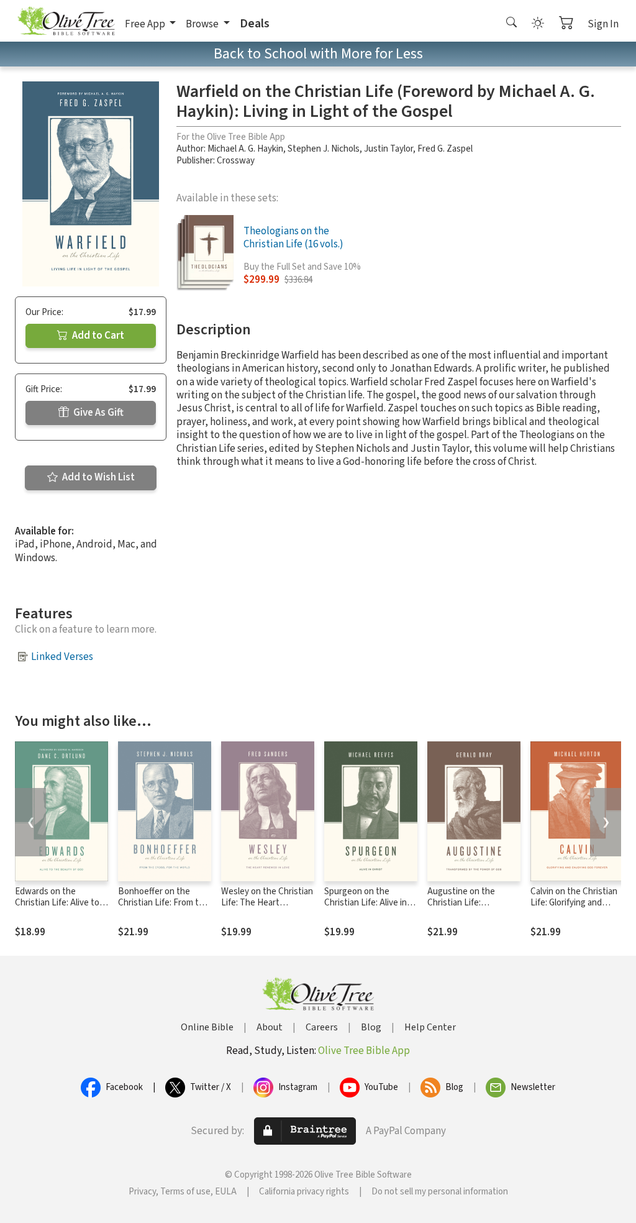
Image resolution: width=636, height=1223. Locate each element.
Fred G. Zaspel (445, 148)
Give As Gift (97, 412)
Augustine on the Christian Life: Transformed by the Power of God (465, 909)
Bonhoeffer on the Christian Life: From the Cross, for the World (163, 903)
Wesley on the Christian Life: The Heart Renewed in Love (267, 903)
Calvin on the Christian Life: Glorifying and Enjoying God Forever (573, 903)
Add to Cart (97, 335)
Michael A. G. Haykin (245, 148)
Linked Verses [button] (62, 656)
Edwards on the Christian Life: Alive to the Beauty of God (57, 903)
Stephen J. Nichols (324, 148)
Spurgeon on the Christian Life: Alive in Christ (365, 903)
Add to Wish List (97, 477)
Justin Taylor (388, 148)
